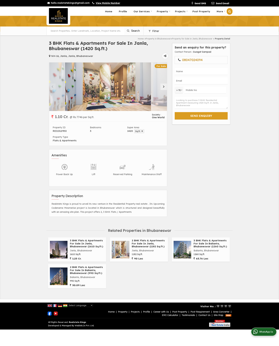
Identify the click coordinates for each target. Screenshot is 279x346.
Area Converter (221, 311)
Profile (123, 11)
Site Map (218, 315)
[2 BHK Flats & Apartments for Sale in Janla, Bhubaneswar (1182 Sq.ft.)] (120, 249)
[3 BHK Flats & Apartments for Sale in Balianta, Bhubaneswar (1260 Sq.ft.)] (182, 249)
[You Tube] (56, 313)
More (220, 11)
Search (135, 30)
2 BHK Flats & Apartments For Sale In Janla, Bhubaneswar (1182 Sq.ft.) (148, 243)
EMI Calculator (170, 315)
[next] (163, 87)
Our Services (142, 11)
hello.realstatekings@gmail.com (70, 2)
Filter (155, 31)
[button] (108, 3)
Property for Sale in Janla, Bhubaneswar (192, 38)
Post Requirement (200, 311)
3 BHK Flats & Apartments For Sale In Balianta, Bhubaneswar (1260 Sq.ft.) (210, 243)
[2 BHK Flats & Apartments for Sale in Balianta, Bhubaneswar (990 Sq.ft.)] (58, 276)
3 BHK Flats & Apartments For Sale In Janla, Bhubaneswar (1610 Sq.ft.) (86, 243)
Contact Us (204, 315)
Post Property (201, 11)
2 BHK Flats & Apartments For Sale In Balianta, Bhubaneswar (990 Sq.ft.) (86, 270)
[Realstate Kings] (58, 16)
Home (108, 11)
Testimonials (188, 315)
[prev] (52, 87)
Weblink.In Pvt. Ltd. (84, 325)
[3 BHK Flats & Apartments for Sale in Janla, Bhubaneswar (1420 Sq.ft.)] (108, 87)
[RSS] (228, 315)
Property (162, 11)
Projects (180, 11)
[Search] (229, 11)
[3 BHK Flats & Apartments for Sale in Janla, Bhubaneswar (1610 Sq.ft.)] (58, 249)
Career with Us (161, 311)
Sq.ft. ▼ (139, 131)
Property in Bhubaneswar (158, 38)
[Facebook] (50, 313)
